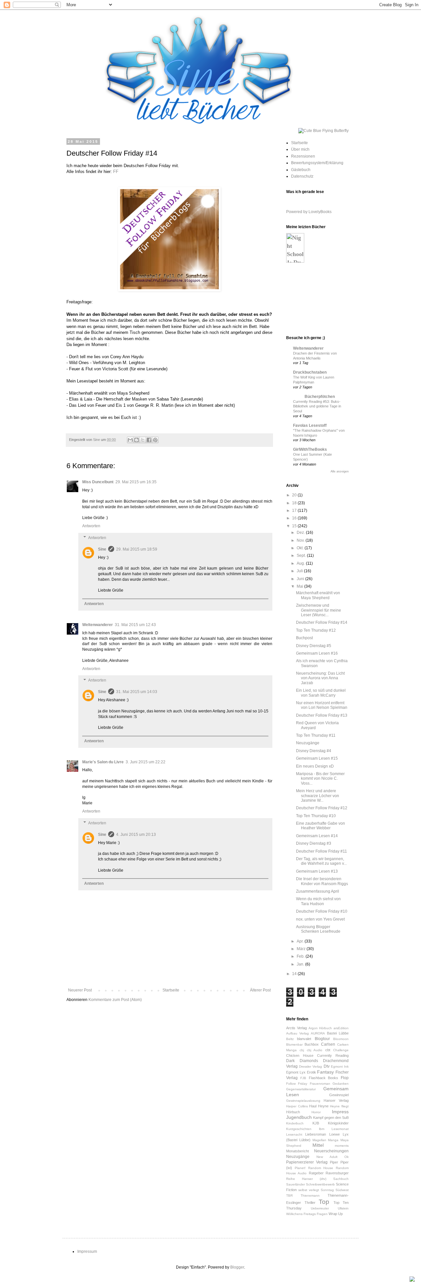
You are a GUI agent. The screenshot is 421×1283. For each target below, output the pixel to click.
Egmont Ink (340, 1066)
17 (295, 510)
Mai (300, 586)
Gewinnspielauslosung (303, 1100)
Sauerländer (295, 1184)
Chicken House (299, 1055)
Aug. (301, 563)
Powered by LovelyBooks (309, 211)
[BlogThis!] (136, 440)
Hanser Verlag (336, 1100)
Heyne (323, 1106)
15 (295, 526)
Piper (334, 1162)
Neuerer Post (80, 990)
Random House (321, 1168)
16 (295, 518)
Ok (346, 1157)
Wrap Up (336, 1214)
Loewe (334, 1134)
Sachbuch (341, 1179)
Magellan (319, 1140)
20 (295, 495)
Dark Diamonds (302, 1060)
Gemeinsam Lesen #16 (317, 653)
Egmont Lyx (296, 1072)
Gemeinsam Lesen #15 (317, 758)
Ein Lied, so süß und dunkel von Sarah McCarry (321, 692)
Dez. (301, 532)
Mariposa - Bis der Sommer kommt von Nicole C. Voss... (320, 779)
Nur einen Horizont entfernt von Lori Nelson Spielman (321, 705)
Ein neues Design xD (315, 766)
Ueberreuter (320, 1208)
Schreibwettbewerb (320, 1184)
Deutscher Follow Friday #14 (321, 622)
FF (115, 171)
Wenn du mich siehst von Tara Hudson (318, 901)
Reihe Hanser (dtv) (306, 1179)
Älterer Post (260, 990)
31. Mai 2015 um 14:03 (136, 691)
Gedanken (341, 1083)
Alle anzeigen (340, 471)
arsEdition (341, 1028)
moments (342, 1145)
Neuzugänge (307, 743)
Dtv (327, 1066)
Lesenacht (294, 1134)
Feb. (301, 956)
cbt (327, 1050)
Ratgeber (316, 1173)
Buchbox (312, 1044)
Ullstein (343, 1208)
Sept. (302, 555)
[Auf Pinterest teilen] (155, 440)
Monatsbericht (297, 1151)
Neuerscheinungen (331, 1151)
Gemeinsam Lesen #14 (317, 836)
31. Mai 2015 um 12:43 (135, 624)
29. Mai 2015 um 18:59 (136, 549)
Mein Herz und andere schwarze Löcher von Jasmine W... (317, 796)
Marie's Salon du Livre (103, 762)
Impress (340, 1111)
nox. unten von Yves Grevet (320, 919)
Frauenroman (320, 1083)
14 (295, 973)
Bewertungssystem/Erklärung (317, 163)
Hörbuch (293, 1112)
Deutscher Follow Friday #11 (321, 851)
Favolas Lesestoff (310, 425)
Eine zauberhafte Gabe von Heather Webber (320, 825)
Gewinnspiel (339, 1095)
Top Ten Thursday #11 (315, 735)
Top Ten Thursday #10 (316, 816)
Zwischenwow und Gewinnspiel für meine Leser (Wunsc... (318, 610)
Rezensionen (303, 156)
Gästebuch (300, 169)
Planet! (300, 1168)
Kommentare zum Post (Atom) (115, 999)
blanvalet (304, 1039)
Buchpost (304, 638)
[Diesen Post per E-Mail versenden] (130, 440)
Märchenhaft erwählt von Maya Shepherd (318, 595)
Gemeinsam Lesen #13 (317, 871)
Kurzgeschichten (298, 1129)
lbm (321, 1129)
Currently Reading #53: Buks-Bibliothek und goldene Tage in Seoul (317, 406)
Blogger (237, 1267)
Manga (333, 1140)
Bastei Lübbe (338, 1033)
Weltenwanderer (97, 624)
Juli (300, 571)
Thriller (310, 1203)
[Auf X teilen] (142, 440)
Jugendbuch (299, 1117)
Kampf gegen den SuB (331, 1118)
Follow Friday (296, 1083)
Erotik (311, 1072)
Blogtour (322, 1038)
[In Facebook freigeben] (149, 440)
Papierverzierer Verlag (307, 1162)
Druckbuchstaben (310, 372)
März (302, 948)
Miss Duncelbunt (97, 482)
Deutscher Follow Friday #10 (321, 911)
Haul (312, 1106)
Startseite (170, 990)
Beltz (290, 1039)
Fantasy (325, 1072)
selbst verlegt (308, 1190)
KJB (315, 1123)
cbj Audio (315, 1050)
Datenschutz (302, 176)
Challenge (341, 1050)
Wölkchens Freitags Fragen (307, 1214)
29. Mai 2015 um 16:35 (136, 482)
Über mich (300, 149)
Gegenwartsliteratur (301, 1089)
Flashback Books (323, 1078)
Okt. (301, 548)
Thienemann (310, 1195)
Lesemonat (340, 1129)
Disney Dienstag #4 (313, 751)
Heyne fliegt (339, 1106)
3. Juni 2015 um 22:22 (145, 762)
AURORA (318, 1033)
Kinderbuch (295, 1123)
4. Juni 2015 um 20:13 (136, 834)
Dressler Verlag (310, 1066)
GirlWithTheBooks (310, 449)
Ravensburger (337, 1173)
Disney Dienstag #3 (313, 843)
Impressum (87, 1251)
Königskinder (338, 1123)
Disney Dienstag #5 (313, 645)
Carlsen (328, 1044)
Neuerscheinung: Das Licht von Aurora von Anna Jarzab (320, 678)
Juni (301, 578)
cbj (302, 1050)
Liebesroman (315, 1134)
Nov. (301, 540)
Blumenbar (294, 1044)
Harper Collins (297, 1106)
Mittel (318, 1145)
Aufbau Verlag (297, 1033)
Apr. (301, 941)
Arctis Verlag (296, 1028)
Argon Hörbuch (320, 1028)
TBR (289, 1195)
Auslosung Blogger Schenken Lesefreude (318, 929)
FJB (303, 1078)
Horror (316, 1112)
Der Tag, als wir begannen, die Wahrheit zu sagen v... (321, 861)
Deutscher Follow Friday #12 (321, 808)
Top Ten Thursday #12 (316, 630)
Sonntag (327, 1190)
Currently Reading (333, 1055)
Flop (345, 1078)
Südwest (342, 1190)
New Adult (326, 1157)
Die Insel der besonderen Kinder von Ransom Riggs (322, 881)
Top (324, 1201)
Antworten (91, 526)
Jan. (301, 964)
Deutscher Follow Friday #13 (321, 715)
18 (295, 503)
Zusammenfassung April (317, 891)
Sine (102, 549)
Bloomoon (341, 1039)
